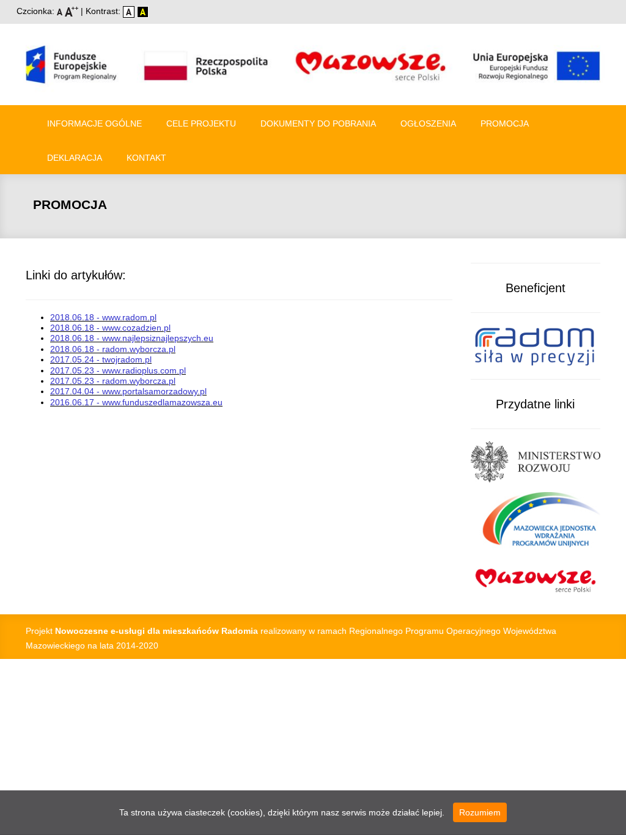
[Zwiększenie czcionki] (73, 11)
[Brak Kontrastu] (130, 11)
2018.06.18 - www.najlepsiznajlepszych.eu (131, 338)
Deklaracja (74, 158)
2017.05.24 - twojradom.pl (101, 359)
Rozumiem (480, 812)
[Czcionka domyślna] (61, 11)
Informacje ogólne (94, 123)
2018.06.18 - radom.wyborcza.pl (112, 349)
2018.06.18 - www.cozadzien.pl (110, 328)
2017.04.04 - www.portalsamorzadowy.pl (128, 391)
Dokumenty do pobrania (318, 123)
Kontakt (146, 158)
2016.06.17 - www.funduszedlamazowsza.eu (136, 402)
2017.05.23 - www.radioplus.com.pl (118, 370)
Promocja (505, 123)
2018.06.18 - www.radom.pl (103, 317)
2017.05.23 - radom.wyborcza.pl (112, 381)
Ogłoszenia (428, 123)
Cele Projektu (201, 123)
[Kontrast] (143, 11)
